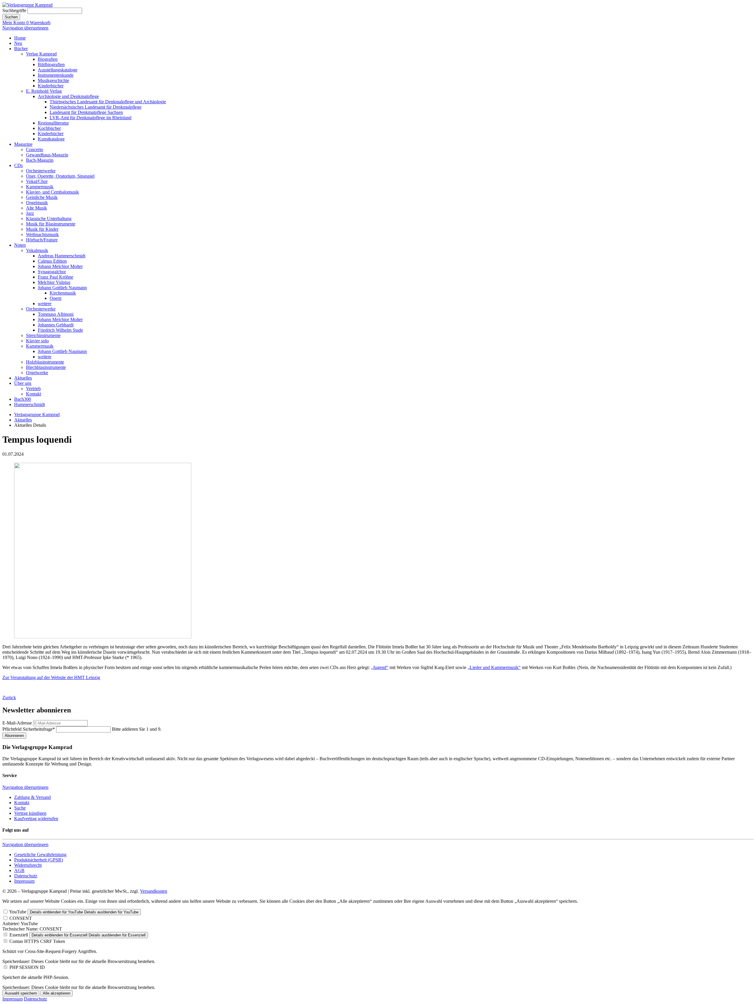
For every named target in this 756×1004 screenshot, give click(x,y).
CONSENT (20, 918)
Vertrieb (33, 388)
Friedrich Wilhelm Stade (60, 330)
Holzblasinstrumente (45, 361)
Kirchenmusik (63, 292)
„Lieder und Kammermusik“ (494, 667)
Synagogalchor (52, 271)
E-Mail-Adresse (17, 722)
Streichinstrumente (43, 335)
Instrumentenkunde (56, 75)
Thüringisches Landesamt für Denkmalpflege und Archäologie (108, 101)
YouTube (17, 911)
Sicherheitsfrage (28, 729)
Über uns (22, 383)
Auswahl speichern (21, 993)
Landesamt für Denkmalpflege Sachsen (86, 112)
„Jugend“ (379, 667)
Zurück (9, 697)
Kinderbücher (50, 85)
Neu (18, 43)
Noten (20, 245)
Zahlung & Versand (32, 797)
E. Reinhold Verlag (44, 91)
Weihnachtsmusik (42, 234)
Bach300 (22, 399)
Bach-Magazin (39, 160)
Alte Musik (36, 207)
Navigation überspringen (25, 27)
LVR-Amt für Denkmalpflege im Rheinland (90, 117)
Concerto (34, 149)
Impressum (24, 881)
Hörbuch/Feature (42, 239)
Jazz (30, 213)
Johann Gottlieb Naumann (62, 287)
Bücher (21, 48)
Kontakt (33, 393)
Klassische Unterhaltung (48, 218)
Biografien (48, 59)
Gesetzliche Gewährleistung (40, 854)
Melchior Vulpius (54, 282)
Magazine (23, 144)
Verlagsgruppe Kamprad (37, 414)
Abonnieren (14, 735)
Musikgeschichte (53, 80)
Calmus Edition (52, 261)
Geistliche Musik (42, 197)
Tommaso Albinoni (56, 314)
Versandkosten (153, 891)
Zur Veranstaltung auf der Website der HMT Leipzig (51, 677)
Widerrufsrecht (28, 865)
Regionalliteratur (53, 122)
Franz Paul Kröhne (55, 276)
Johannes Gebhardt (56, 324)
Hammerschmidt (29, 404)
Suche (20, 807)
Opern (55, 298)
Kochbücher (49, 128)
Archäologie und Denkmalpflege (68, 96)
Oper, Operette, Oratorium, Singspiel (60, 176)
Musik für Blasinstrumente (50, 223)
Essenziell (18, 934)
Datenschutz (25, 875)
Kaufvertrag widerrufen (36, 818)
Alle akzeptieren (56, 993)
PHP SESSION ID (27, 967)
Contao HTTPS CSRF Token (37, 941)
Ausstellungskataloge (57, 69)
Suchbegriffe (14, 10)
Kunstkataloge (51, 138)
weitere (44, 303)
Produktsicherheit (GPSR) (38, 859)
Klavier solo (37, 340)
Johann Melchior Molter (60, 266)
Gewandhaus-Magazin (47, 154)
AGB (19, 870)
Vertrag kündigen (30, 813)
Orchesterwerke (41, 170)
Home (20, 37)
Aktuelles (23, 377)
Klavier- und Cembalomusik (52, 191)
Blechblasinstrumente (46, 367)
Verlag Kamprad (41, 53)
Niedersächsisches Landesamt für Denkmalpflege (95, 106)
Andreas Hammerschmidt (61, 255)
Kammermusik (39, 186)
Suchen (11, 17)
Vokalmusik (37, 250)
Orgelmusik (37, 202)
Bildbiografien (51, 64)
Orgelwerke (37, 372)
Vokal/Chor (37, 181)
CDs (18, 165)
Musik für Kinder (42, 229)
